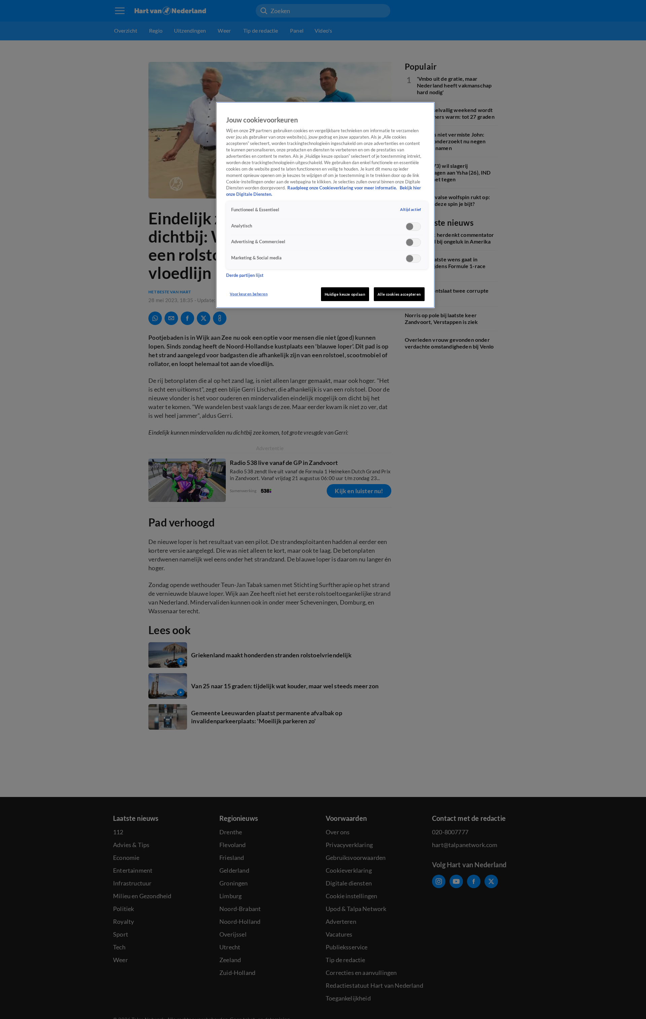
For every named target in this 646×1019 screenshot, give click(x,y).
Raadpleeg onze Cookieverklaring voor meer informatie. (342, 187)
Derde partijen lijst (244, 275)
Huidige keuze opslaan (345, 294)
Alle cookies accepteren (399, 294)
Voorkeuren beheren (248, 294)
